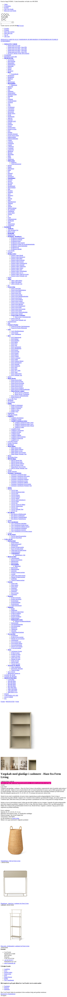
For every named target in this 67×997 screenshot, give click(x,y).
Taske (9, 205)
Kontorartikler (11, 127)
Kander (10, 123)
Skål (9, 189)
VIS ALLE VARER (17, 39)
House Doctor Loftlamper (22, 392)
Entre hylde (14, 583)
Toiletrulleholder (15, 552)
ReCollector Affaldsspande (18, 514)
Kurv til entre (14, 593)
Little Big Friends (12, 414)
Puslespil (10, 173)
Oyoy (5, 971)
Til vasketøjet (11, 209)
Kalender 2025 (12, 121)
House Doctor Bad (16, 380)
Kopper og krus (12, 129)
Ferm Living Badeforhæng (18, 290)
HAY (5, 975)
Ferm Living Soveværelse (18, 309)
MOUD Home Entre (17, 462)
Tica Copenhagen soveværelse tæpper (21, 531)
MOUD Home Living (17, 465)
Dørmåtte (10, 96)
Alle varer (7, 36)
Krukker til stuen (15, 654)
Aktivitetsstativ (15, 558)
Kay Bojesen (11, 402)
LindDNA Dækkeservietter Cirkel (24, 422)
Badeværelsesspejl (16, 544)
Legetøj (10, 145)
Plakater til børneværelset (18, 577)
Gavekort (10, 102)
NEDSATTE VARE (6, 39)
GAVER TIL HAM (9, 675)
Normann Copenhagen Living (19, 481)
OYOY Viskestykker (17, 506)
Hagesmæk (11, 112)
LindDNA (7, 969)
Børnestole (14, 85)
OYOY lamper (15, 498)
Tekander (13, 631)
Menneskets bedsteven (14, 673)
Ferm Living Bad (16, 288)
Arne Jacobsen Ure (13, 230)
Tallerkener (14, 629)
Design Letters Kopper (17, 261)
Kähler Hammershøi (16, 407)
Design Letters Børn (16, 258)
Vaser (9, 222)
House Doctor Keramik (17, 383)
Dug (9, 90)
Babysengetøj (11, 61)
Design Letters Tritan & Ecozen (20, 274)
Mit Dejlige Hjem (12, 457)
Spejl (9, 194)
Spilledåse (14, 578)
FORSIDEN (34, 39)
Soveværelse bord (16, 642)
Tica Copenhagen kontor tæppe (19, 525)
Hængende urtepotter (17, 668)
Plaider (10, 167)
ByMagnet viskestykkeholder (19, 246)
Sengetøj (10, 179)
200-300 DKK (12, 683)
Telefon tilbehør (12, 208)
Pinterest (6, 988)
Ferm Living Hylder (16, 295)
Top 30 (6, 35)
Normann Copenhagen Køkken (20, 479)
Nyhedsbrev (7, 6)
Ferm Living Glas (16, 293)
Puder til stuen (15, 660)
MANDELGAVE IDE (10, 56)
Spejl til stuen (15, 662)
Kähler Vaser (14, 411)
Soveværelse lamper (16, 643)
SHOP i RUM (27, 39)
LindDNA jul (15, 440)
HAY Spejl (14, 367)
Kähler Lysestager (16, 408)
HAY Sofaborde (15, 366)
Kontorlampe (14, 601)
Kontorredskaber (15, 602)
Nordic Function (12, 471)
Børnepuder (14, 567)
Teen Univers (11, 672)
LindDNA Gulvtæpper (17, 430)
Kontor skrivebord (16, 599)
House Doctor (8, 977)
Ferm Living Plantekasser (18, 306)
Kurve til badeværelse (17, 548)
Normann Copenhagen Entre (19, 478)
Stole (9, 197)
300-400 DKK (12, 684)
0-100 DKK (11, 679)
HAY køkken (15, 354)
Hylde (9, 115)
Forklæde (10, 99)
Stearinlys (10, 195)
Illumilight (10, 400)
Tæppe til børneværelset (17, 580)
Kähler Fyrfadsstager (17, 405)
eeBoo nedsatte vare (16, 284)
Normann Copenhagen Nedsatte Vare (21, 485)
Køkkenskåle (14, 623)
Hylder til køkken (16, 613)
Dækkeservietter (12, 94)
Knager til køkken (16, 616)
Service (10, 181)
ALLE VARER (8, 697)
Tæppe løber (11, 213)
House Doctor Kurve (17, 386)
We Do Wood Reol (16, 537)
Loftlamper (11, 146)
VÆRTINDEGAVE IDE (11, 695)
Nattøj (9, 157)
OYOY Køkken (15, 496)
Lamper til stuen (15, 656)
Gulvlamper (11, 108)
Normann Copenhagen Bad (18, 474)
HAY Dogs (14, 343)
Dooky (10, 277)
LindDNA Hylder (16, 432)
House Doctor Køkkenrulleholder (20, 389)
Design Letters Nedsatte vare (19, 276)
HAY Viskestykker (16, 373)
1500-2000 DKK (12, 690)
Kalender (10, 119)
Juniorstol (13, 571)
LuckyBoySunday (13, 441)
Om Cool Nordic (9, 9)
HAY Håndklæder (16, 348)
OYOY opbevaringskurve (18, 500)
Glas (9, 104)
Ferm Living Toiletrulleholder (19, 312)
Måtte (9, 156)
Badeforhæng (11, 64)
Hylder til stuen (15, 653)
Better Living (11, 231)
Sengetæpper (14, 640)
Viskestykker (11, 224)
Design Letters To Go (17, 272)
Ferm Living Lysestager (17, 302)
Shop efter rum (8, 33)
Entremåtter (14, 590)
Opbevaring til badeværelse (18, 550)
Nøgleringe (11, 159)
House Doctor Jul (16, 397)
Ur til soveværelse (16, 648)
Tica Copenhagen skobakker (19, 528)
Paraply (10, 165)
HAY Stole (14, 369)
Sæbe (9, 200)
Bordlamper (11, 75)
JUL (5, 698)
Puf (9, 172)
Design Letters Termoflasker (19, 271)
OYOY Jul (14, 511)
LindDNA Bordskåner (17, 418)
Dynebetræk (14, 635)
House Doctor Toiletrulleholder (19, 396)
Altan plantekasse (16, 667)
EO (9, 285)
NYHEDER (41, 39)
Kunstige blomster (13, 134)
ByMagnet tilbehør (16, 249)
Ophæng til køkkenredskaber (23, 621)
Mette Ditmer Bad (16, 448)
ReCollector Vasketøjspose (18, 519)
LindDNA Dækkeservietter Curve (24, 424)
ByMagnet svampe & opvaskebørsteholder (23, 244)
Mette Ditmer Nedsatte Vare (19, 454)
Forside (3, 701)
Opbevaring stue (15, 657)
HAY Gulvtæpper (16, 347)
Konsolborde (14, 74)
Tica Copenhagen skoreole (18, 530)
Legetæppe (11, 143)
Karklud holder (15, 615)
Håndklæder (11, 116)
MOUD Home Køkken (17, 463)
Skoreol (10, 184)
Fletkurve (13, 162)
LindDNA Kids (15, 433)
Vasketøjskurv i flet (20, 555)
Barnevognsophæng (16, 560)
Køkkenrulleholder (13, 138)
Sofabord (10, 192)
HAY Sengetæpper (16, 362)
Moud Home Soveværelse (18, 466)
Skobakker (14, 594)
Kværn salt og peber (13, 135)
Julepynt (10, 118)
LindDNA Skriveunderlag (18, 437)
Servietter (10, 183)
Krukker (10, 132)
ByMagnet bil (15, 247)
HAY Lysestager (15, 358)
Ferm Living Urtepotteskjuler (23, 317)
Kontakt (6, 7)
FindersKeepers (12, 321)
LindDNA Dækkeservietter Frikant (24, 425)
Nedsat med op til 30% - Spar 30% (17, 49)
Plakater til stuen (15, 659)
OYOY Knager (15, 495)
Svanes (10, 520)
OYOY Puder (15, 501)
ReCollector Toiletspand (18, 515)
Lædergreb (11, 149)
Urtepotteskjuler (12, 219)
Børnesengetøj (15, 569)
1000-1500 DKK (12, 689)
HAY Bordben (15, 340)
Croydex (10, 252)
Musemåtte (11, 154)
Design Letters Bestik (17, 255)
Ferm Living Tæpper (17, 313)
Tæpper (10, 214)
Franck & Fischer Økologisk (19, 328)
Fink (9, 323)
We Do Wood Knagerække (18, 536)
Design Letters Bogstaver (18, 257)
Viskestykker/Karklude (17, 632)
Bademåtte (11, 66)
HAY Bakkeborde (16, 337)
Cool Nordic (11, 250)
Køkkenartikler (12, 137)
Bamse (9, 69)
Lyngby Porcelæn (12, 443)
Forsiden (6, 28)
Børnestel (10, 86)
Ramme (10, 175)
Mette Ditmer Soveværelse (18, 452)
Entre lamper (14, 585)
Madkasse (10, 151)
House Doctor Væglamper (22, 394)
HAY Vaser (14, 372)
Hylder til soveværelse (17, 637)
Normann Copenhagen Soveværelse (21, 484)
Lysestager (11, 148)
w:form (10, 533)
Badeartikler (11, 63)
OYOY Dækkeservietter (18, 492)
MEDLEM (48, 39)
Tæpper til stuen (15, 664)
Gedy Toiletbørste (16, 334)
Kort (9, 131)
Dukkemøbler (11, 93)
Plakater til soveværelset (17, 638)
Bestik (13, 608)
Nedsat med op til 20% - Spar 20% (17, 47)
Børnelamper (11, 82)
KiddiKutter (11, 413)
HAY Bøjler (14, 342)
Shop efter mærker (9, 32)
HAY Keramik (15, 351)
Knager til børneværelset (18, 572)
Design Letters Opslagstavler (19, 263)
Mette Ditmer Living (17, 451)
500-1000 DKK (12, 687)
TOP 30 (6, 694)
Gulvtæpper (11, 110)
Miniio (9, 455)
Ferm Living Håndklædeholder (19, 296)
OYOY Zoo (14, 507)
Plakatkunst (11, 168)
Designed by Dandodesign (8, 994)
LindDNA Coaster (16, 419)
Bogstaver (10, 71)
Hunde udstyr (11, 113)
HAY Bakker (14, 339)
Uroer (9, 217)
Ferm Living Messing (17, 304)
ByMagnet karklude (16, 239)
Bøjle (9, 80)
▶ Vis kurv (21, 25)
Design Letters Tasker (17, 268)
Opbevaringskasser (16, 605)
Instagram (7, 989)
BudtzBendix (11, 235)
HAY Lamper (15, 356)
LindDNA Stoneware (17, 438)
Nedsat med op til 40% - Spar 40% (17, 50)
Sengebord (11, 176)
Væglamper (11, 225)
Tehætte (10, 206)
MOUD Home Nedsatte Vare (19, 468)
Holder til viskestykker (17, 612)
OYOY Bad (14, 490)
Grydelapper (11, 107)
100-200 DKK (12, 681)
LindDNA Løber (19, 427)
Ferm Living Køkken (17, 299)
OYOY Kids (14, 493)
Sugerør (10, 198)
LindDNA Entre (15, 429)
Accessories (11, 60)
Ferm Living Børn (16, 291)
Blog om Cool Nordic (10, 10)
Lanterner (10, 142)
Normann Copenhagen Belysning (20, 476)
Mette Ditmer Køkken (17, 449)
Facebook (7, 986)
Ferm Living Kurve (16, 298)
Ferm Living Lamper (17, 301)
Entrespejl (14, 591)
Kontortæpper (15, 604)
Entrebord (14, 588)
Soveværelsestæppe (16, 645)
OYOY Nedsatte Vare (17, 509)
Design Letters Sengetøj (17, 265)
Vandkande (11, 220)
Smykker (10, 190)
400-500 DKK (12, 686)
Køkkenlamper (15, 618)
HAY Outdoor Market (17, 361)
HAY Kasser (14, 350)
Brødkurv (10, 78)
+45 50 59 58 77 (8, 960)
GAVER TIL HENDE (10, 676)
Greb (9, 105)
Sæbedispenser (12, 202)
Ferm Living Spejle (16, 310)
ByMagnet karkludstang (17, 238)
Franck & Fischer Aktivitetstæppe (20, 326)
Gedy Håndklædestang (17, 331)
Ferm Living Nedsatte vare (18, 320)
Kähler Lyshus (15, 410)
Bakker (10, 67)
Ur (8, 216)
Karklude (10, 124)
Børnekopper (14, 561)
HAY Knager (15, 353)
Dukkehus (10, 91)
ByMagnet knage (16, 241)
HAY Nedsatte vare (16, 375)
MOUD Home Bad (16, 460)
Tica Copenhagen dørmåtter (18, 523)
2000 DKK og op (12, 692)
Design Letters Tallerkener (18, 266)
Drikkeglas (14, 610)
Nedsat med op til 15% (14, 45)
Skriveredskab (12, 187)
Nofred (10, 470)
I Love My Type (12, 399)
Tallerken (10, 203)
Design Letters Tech (16, 269)
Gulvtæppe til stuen (16, 651)
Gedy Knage (14, 332)
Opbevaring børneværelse (18, 575)
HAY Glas (14, 345)
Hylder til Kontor (16, 597)
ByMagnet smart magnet (18, 243)
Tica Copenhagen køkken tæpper (20, 526)
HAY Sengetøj (15, 364)
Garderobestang (12, 101)
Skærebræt (14, 627)
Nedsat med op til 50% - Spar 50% (17, 52)
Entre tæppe (14, 586)
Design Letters (8, 972)
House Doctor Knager (17, 384)
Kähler (6, 978)
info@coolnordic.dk (9, 963)
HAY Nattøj (14, 359)
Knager (10, 126)
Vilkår (6, 4)
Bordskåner (11, 77)
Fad (9, 97)
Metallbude (11, 444)
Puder (9, 170)
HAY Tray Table (15, 370)
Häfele (9, 377)
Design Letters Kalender (18, 260)
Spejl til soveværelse (16, 646)
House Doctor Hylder (17, 381)
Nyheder (6, 30)
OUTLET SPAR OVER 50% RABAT (18, 53)
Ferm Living (15, 818)
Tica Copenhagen (9, 980)
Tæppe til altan (15, 670)
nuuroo (10, 487)
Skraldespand (11, 186)
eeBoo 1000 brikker (16, 280)
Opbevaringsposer (16, 164)
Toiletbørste (11, 211)
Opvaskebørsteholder (17, 624)
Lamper (10, 140)
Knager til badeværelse (17, 547)
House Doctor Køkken (17, 388)
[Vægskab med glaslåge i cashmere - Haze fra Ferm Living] (20, 756)
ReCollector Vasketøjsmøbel (19, 517)
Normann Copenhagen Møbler (19, 482)
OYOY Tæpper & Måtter (18, 504)
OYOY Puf (14, 503)
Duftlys (10, 88)
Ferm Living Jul (15, 318)
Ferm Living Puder (16, 307)
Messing (10, 153)
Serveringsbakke (15, 626)
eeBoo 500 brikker (16, 282)
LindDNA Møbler (16, 435)
